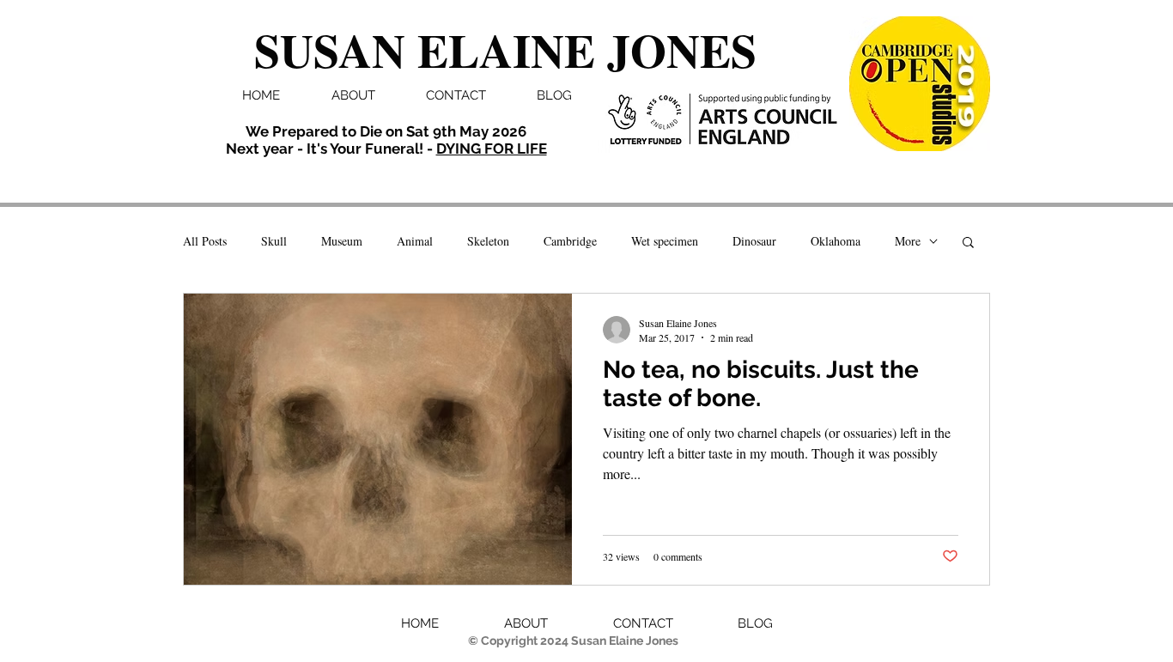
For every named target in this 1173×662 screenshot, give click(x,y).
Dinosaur (754, 241)
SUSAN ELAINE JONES (505, 49)
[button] (968, 243)
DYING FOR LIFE (491, 148)
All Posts (205, 241)
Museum (341, 241)
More (908, 241)
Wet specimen (664, 241)
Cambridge (570, 241)
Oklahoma (835, 241)
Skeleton (488, 241)
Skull (274, 241)
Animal (415, 241)
